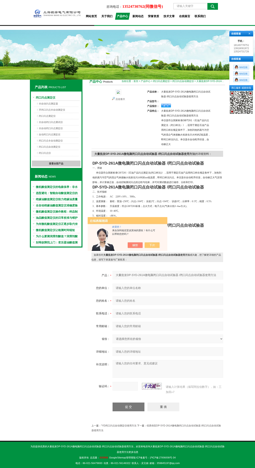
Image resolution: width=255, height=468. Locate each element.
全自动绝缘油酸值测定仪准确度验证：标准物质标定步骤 (57, 206)
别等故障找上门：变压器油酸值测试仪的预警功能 (57, 243)
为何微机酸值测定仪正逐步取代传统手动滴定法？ (57, 224)
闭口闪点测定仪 (45, 97)
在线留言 (184, 16)
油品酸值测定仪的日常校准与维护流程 (57, 218)
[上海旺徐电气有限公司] (56, 12)
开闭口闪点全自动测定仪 (52, 109)
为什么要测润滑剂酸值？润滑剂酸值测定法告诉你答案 (57, 237)
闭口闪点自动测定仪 (49, 146)
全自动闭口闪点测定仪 (51, 128)
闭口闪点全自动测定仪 (51, 140)
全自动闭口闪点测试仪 (51, 122)
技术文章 (169, 16)
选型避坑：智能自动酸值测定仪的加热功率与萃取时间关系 (57, 193)
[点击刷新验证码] (152, 386)
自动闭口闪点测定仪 (49, 134)
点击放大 (120, 99)
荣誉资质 (153, 16)
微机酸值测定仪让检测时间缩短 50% (55, 230)
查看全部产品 (56, 163)
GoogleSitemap (117, 457)
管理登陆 (131, 457)
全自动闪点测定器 (48, 103)
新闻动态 (138, 16)
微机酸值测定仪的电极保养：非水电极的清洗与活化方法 (57, 187)
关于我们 (107, 16)
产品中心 (122, 16)
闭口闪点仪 (45, 153)
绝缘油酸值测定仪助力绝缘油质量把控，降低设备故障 (57, 200)
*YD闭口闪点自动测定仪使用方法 (118, 425)
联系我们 (200, 16)
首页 (135, 81)
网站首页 (91, 16)
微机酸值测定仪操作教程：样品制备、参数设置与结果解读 (57, 212)
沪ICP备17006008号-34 (163, 457)
